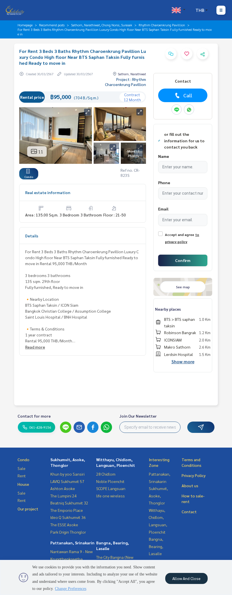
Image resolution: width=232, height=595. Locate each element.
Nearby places (168, 309)
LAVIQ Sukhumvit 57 (67, 481)
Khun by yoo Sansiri (67, 473)
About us (190, 485)
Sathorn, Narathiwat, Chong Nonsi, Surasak (101, 25)
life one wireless (110, 495)
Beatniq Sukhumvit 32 (69, 502)
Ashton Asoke (62, 488)
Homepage (25, 25)
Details (31, 235)
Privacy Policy (194, 475)
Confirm (182, 260)
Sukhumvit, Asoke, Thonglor (158, 495)
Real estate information (47, 192)
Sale (21, 468)
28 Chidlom (105, 473)
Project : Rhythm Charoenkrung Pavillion (125, 82)
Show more (182, 361)
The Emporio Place (66, 510)
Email (163, 208)
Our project (28, 508)
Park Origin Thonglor (68, 531)
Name (163, 156)
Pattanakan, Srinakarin (72, 542)
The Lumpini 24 (63, 495)
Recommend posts (52, 25)
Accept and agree (179, 234)
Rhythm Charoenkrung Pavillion (162, 25)
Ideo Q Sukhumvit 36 (68, 517)
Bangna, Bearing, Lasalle (156, 546)
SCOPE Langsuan (110, 488)
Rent (22, 475)
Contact (189, 511)
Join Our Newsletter (138, 415)
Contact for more (34, 415)
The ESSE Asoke (64, 524)
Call (187, 95)
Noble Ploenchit (110, 481)
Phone (164, 182)
